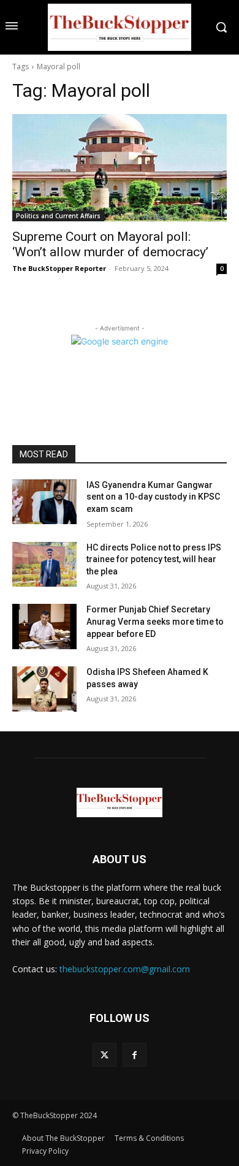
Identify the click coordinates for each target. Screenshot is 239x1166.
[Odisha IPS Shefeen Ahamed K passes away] (44, 689)
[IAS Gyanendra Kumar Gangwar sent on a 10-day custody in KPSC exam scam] (44, 502)
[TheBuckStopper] (119, 27)
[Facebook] (134, 1055)
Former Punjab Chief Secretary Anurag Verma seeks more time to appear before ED (155, 621)
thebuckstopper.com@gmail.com (124, 969)
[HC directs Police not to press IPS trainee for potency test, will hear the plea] (44, 564)
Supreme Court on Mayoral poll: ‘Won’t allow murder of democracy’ (110, 244)
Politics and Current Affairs (58, 215)
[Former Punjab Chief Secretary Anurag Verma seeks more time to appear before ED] (44, 626)
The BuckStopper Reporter (59, 268)
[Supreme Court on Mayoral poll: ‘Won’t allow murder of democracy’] (119, 167)
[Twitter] (104, 1055)
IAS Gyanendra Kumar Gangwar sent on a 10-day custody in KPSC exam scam (153, 497)
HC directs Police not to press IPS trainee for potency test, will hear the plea (153, 559)
